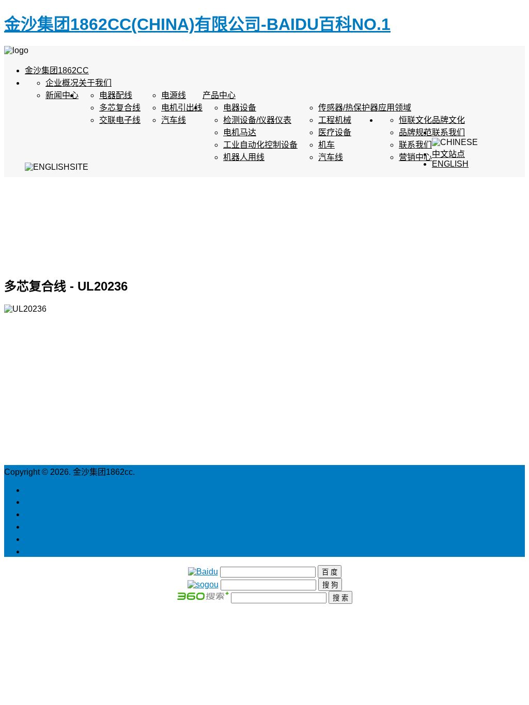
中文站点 (448, 154)
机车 (326, 144)
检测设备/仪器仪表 (257, 120)
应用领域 (394, 107)
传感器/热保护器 (348, 107)
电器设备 (239, 107)
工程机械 (334, 120)
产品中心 (219, 95)
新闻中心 (62, 95)
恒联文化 (415, 120)
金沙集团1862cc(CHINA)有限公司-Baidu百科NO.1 (197, 24)
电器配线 (115, 95)
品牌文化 (448, 120)
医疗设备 (334, 132)
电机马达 (239, 132)
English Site (47, 490)
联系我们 (448, 132)
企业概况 (62, 82)
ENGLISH (450, 163)
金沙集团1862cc (57, 70)
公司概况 (41, 502)
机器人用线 (243, 157)
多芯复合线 (120, 107)
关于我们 (95, 82)
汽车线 (173, 120)
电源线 (173, 95)
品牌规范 (415, 132)
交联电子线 (120, 120)
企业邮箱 (41, 539)
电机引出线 (182, 107)
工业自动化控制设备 (260, 144)
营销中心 (415, 157)
